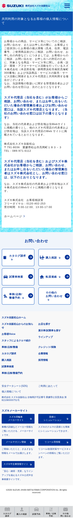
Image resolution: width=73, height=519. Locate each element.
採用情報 (43, 360)
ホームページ (13, 216)
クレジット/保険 (47, 347)
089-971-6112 (21, 150)
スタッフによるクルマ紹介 (16, 340)
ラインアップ (45, 337)
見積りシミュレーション (52, 418)
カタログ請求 (9, 353)
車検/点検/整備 (10, 347)
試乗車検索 (8, 366)
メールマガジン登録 (16, 442)
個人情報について (11, 391)
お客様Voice (8, 334)
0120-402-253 (36, 203)
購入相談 (6, 360)
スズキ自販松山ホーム (14, 317)
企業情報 (43, 353)
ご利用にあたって (48, 386)
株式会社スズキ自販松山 (37, 5)
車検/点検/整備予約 (12, 373)
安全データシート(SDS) (15, 386)
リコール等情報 (52, 442)
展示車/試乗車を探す (49, 330)
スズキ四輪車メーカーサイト (16, 418)
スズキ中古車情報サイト (16, 464)
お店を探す (44, 324)
